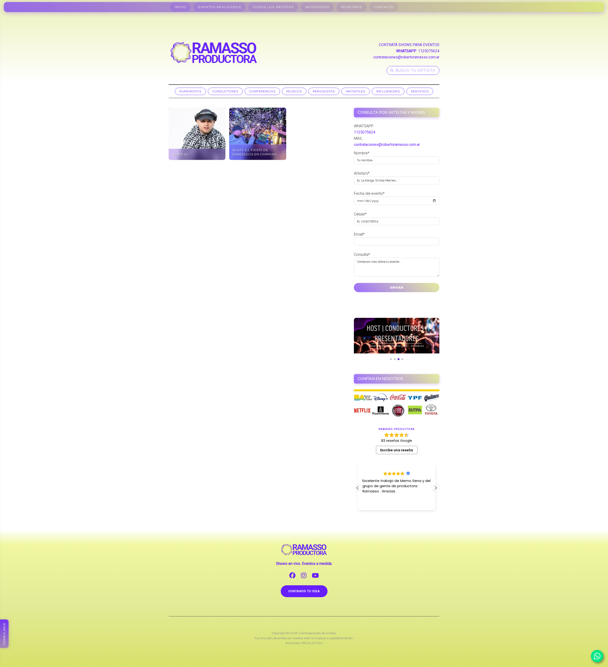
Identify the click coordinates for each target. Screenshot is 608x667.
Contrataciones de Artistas (318, 633)
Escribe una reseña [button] (396, 450)
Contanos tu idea (304, 591)
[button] (435, 487)
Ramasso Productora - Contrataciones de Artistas (214, 52)
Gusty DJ (180, 154)
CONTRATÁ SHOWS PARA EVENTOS (409, 45)
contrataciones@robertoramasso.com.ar (406, 57)
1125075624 (428, 51)
